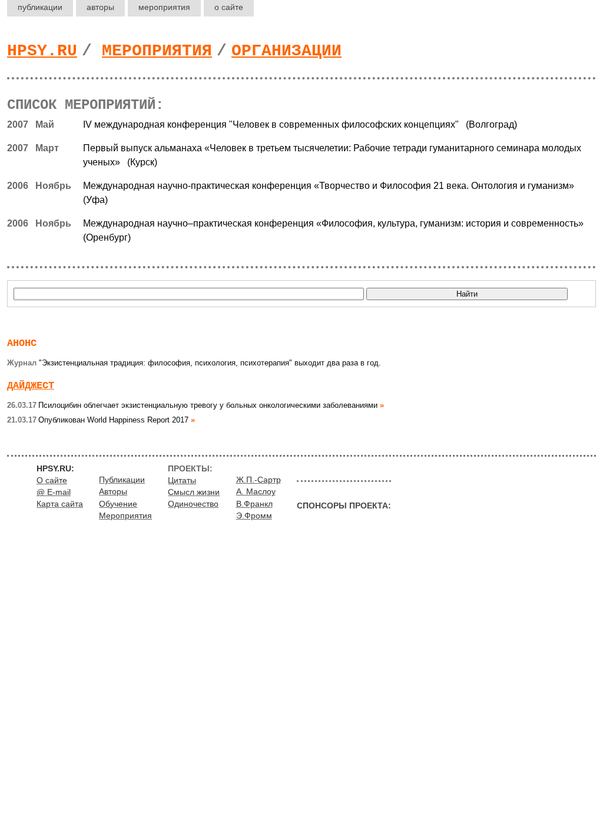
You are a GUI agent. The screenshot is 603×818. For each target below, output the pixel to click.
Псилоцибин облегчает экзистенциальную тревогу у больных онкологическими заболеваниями (192, 405)
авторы (100, 7)
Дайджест (30, 385)
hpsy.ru (42, 51)
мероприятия (164, 7)
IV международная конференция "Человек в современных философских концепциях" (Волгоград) (300, 124)
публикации (40, 7)
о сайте (228, 7)
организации (286, 51)
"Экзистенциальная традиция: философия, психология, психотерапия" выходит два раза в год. (194, 362)
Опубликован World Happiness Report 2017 (97, 419)
